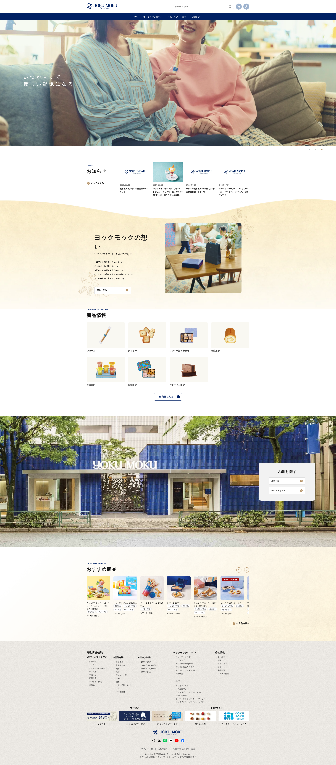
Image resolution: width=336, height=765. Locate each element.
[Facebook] (171, 740)
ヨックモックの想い (184, 657)
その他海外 (120, 692)
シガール (92, 662)
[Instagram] (153, 740)
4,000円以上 (146, 672)
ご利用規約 (162, 749)
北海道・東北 (121, 665)
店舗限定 (92, 678)
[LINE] (165, 740)
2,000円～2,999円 (148, 665)
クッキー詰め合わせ (97, 668)
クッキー (92, 665)
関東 (118, 669)
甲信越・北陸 (121, 675)
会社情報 (220, 652)
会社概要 (221, 657)
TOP (136, 17)
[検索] (230, 6)
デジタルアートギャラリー (187, 670)
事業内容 (221, 670)
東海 (118, 678)
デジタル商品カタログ (185, 667)
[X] (159, 740)
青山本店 (119, 662)
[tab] (309, 149)
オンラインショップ (152, 17)
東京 (118, 672)
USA (118, 688)
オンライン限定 (95, 682)
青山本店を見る (278, 490)
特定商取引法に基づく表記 (184, 749)
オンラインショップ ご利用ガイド (190, 702)
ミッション (222, 664)
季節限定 (92, 675)
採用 (219, 660)
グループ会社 (223, 674)
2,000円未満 (146, 662)
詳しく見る (102, 290)
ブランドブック (182, 660)
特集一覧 (179, 674)
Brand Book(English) (184, 664)
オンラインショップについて (189, 692)
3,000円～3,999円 (148, 669)
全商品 (92, 685)
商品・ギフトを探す (176, 17)
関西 (118, 682)
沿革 (219, 667)
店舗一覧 (275, 481)
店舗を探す (197, 17)
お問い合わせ (181, 695)
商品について (183, 689)
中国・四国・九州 (123, 685)
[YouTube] (176, 740)
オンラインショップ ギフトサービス (191, 699)
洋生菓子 (92, 672)
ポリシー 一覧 (147, 749)
